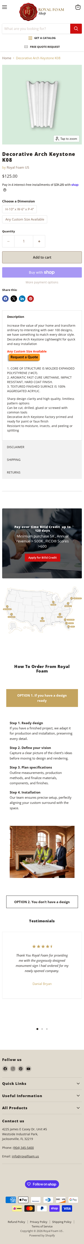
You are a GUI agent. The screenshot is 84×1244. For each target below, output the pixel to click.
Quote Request (24, 817)
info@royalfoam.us (25, 1156)
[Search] (76, 29)
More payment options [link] (42, 282)
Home (6, 58)
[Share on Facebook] (5, 298)
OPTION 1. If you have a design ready (42, 698)
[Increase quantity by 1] (39, 241)
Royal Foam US (18, 167)
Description (15, 317)
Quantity (8, 231)
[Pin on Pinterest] (30, 298)
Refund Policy (16, 1222)
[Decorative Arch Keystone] (23, 361)
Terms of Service (42, 1226)
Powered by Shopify (42, 1235)
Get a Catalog (45, 38)
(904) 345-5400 (23, 1148)
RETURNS (13, 472)
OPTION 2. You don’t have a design (42, 902)
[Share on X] (14, 298)
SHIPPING (13, 460)
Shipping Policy (62, 1222)
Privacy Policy (38, 1222)
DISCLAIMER (15, 447)
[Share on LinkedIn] (22, 298)
